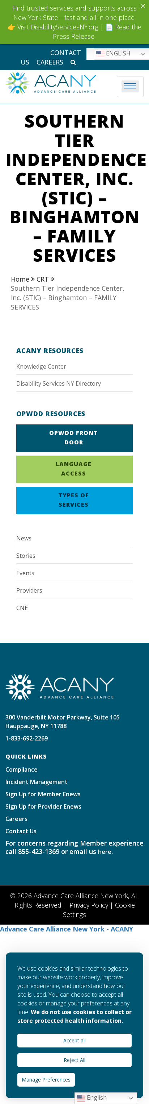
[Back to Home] (59, 686)
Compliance (21, 769)
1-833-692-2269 (26, 738)
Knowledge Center (41, 366)
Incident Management (36, 782)
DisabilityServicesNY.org (64, 26)
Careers (50, 62)
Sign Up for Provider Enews (43, 806)
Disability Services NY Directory (58, 383)
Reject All (74, 1060)
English (96, 1097)
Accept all (74, 1040)
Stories (25, 556)
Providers (29, 590)
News (23, 538)
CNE (22, 608)
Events (25, 573)
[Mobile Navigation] (130, 86)
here (104, 852)
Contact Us (21, 831)
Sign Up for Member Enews (43, 794)
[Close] (143, 6)
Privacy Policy (88, 905)
